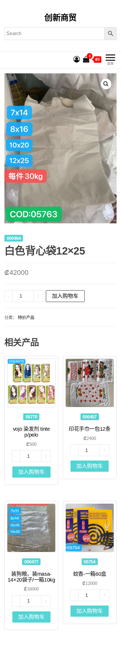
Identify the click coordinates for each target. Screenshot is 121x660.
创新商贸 (60, 17)
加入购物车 (65, 296)
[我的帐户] (76, 59)
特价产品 (26, 317)
